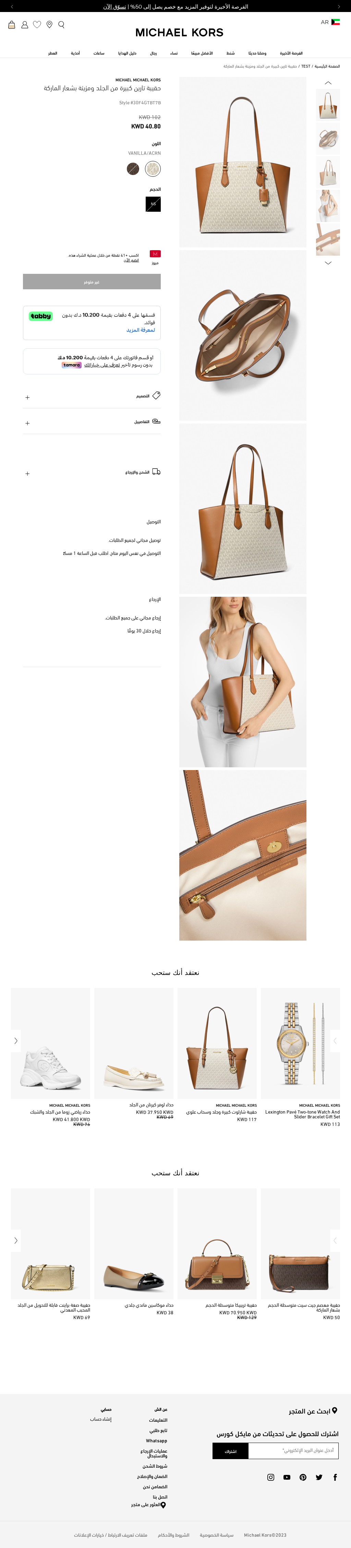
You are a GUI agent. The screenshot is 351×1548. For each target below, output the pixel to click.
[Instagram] (270, 1477)
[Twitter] (319, 1477)
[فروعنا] (49, 24)
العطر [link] (52, 52)
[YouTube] (286, 1477)
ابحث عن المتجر (309, 1410)
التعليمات (158, 1419)
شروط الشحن (155, 1465)
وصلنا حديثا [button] (257, 52)
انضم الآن (131, 260)
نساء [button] (174, 52)
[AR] (335, 24)
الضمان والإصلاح (152, 1475)
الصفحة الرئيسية (327, 67)
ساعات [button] (99, 52)
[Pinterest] (303, 1477)
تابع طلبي (158, 1429)
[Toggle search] (62, 24)
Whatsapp (156, 1440)
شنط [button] (231, 52)
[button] (335, 1041)
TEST (305, 67)
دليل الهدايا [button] (127, 52)
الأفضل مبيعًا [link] (202, 52)
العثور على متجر (145, 1504)
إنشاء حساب (100, 1419)
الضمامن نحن (155, 1486)
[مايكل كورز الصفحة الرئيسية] (180, 36)
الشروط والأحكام (173, 1534)
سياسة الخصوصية (216, 1534)
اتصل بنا (160, 1496)
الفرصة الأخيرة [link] (291, 52)
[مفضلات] (37, 24)
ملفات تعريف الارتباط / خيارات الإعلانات (110, 1534)
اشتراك (231, 1451)
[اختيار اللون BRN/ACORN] (133, 169)
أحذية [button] (75, 52)
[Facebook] (335, 1477)
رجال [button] (153, 52)
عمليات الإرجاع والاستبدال (154, 1452)
